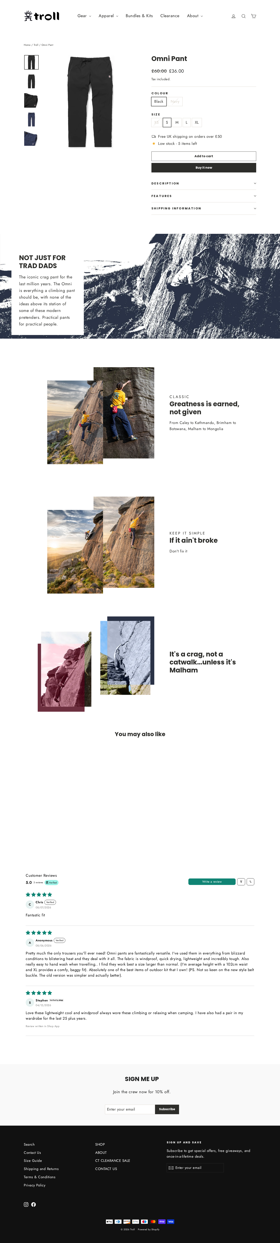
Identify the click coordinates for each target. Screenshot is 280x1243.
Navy (175, 101)
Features (161, 196)
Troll (36, 45)
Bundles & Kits (139, 16)
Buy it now (204, 167)
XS (156, 122)
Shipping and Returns (41, 1168)
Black (158, 101)
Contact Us (32, 1152)
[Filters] (241, 881)
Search (29, 1144)
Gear (83, 16)
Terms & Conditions (39, 1177)
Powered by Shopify (148, 1229)
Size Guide (33, 1160)
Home (27, 45)
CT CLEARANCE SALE (112, 1160)
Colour (159, 93)
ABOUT (101, 1152)
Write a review (212, 881)
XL (197, 122)
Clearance (169, 16)
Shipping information (176, 208)
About (193, 16)
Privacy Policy (34, 1185)
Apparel (107, 16)
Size (155, 114)
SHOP (100, 1144)
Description (165, 183)
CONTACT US (106, 1168)
